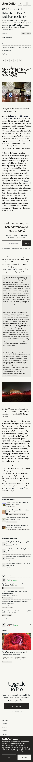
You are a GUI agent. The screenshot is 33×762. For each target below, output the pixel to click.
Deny (9, 757)
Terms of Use (27, 248)
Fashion (23, 33)
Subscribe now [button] (16, 706)
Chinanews (11, 269)
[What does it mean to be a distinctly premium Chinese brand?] (4, 527)
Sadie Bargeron (9, 511)
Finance (29, 33)
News (13, 506)
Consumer (11, 588)
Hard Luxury (5, 597)
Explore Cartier (5, 618)
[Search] (25, 4)
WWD (26, 180)
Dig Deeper (5, 54)
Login (22, 711)
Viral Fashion (22, 514)
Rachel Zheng (5, 612)
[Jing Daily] (9, 3)
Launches (14, 522)
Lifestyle (6, 588)
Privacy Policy (19, 248)
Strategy (16, 514)
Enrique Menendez (10, 519)
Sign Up (27, 243)
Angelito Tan (9, 527)
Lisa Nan (4, 605)
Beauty (5, 607)
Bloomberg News (10, 504)
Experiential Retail (19, 588)
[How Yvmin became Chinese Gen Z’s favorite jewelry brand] (4, 512)
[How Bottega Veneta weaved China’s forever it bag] (16, 641)
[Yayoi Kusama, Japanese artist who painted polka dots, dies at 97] (4, 504)
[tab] (12, 576)
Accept (24, 757)
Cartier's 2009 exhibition (14, 488)
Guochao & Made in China (23, 529)
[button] (20, 4)
